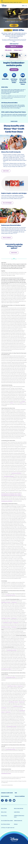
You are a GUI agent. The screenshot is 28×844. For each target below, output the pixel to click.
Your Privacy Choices (5, 824)
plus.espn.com (14, 602)
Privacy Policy (4, 815)
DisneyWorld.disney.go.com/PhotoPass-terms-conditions (11, 495)
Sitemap (16, 824)
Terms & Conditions (20, 796)
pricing (23, 401)
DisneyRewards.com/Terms (10, 677)
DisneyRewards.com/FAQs (11, 726)
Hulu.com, (9, 602)
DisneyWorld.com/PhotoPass (9, 476)
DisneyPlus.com (4, 602)
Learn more (14, 121)
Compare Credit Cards (7, 792)
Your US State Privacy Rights (7, 820)
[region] (14, 55)
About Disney (4, 808)
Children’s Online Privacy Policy (19, 816)
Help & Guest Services (18, 808)
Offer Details (8, 50)
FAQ (16, 792)
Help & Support (5, 796)
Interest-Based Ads (18, 820)
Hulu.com (8, 618)
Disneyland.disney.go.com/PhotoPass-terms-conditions (11, 493)
